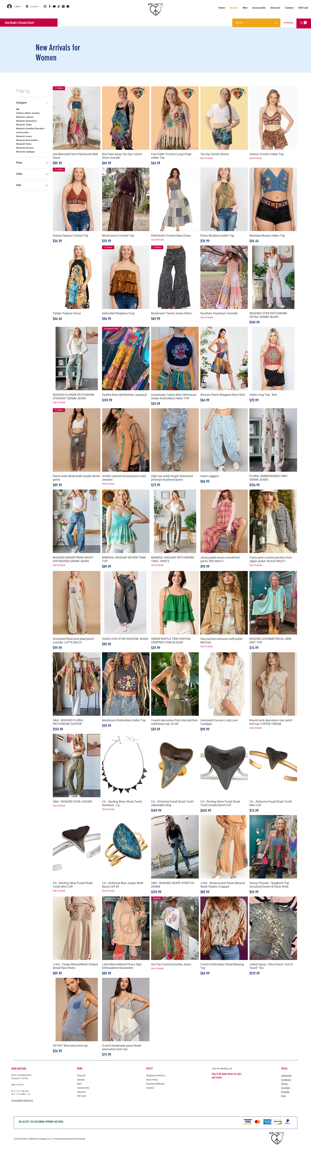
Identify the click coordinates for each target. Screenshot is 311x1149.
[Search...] (276, 22)
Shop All (81, 1075)
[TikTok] (58, 6)
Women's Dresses (25, 148)
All (17, 109)
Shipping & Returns (155, 1075)
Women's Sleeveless (26, 121)
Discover (81, 1092)
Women (81, 1079)
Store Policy (152, 1079)
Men (79, 1083)
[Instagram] (45, 6)
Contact (150, 1088)
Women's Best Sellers (27, 140)
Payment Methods (155, 1083)
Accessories (22, 132)
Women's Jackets (25, 117)
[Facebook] (49, 6)
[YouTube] (54, 6)
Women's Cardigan (25, 151)
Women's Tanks (24, 124)
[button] (304, 22)
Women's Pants (23, 144)
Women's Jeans (24, 136)
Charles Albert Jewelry (28, 113)
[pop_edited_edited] (67, 6)
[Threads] (63, 6)
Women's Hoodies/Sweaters (30, 128)
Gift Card (81, 1096)
